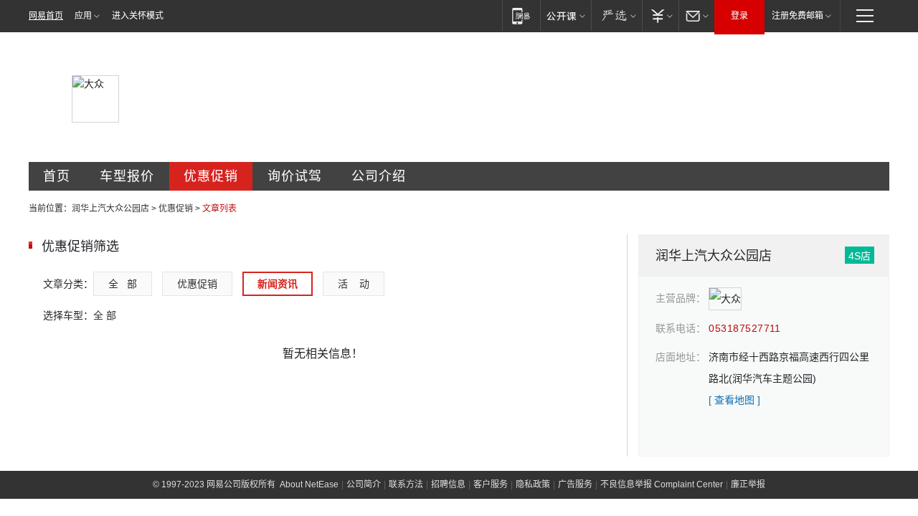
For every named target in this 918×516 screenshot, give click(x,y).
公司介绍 (378, 176)
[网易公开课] (565, 15)
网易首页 (46, 16)
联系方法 (406, 484)
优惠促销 (211, 176)
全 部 (122, 284)
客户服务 (490, 484)
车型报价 (127, 176)
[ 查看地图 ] (734, 400)
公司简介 (363, 484)
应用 (83, 16)
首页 (56, 176)
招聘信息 (448, 484)
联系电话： (681, 328)
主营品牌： (681, 298)
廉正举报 (748, 484)
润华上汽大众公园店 (110, 209)
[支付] (660, 15)
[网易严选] (616, 15)
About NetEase (309, 484)
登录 (739, 16)
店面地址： (681, 357)
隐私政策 (533, 484)
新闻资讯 (277, 284)
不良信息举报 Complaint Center (661, 484)
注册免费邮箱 (797, 16)
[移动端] (521, 15)
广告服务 (575, 484)
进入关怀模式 (138, 16)
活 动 (353, 284)
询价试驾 (295, 176)
